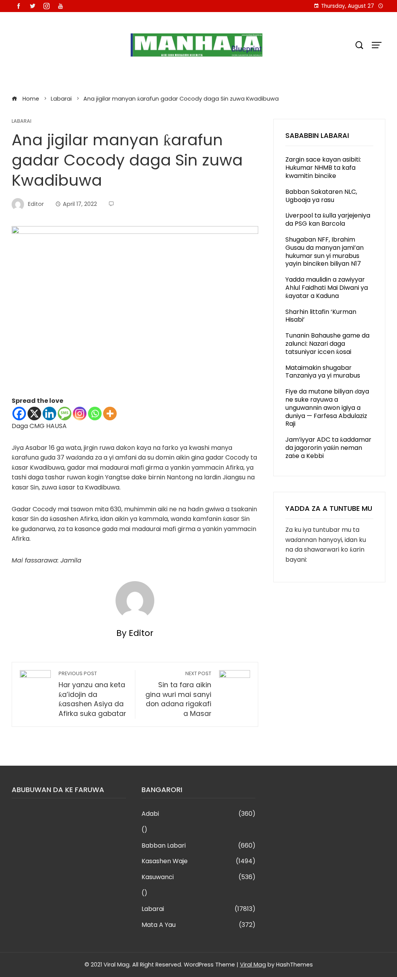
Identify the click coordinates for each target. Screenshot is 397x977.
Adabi (199, 814)
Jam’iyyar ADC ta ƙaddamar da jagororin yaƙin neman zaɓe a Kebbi (328, 447)
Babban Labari (199, 846)
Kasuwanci (199, 877)
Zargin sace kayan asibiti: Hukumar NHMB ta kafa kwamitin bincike (323, 167)
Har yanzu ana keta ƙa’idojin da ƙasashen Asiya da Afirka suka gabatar (92, 694)
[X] (34, 413)
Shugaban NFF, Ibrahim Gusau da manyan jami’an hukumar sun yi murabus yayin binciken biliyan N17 (324, 251)
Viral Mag (253, 964)
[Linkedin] (49, 413)
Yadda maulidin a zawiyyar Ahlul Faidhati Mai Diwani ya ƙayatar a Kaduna (326, 287)
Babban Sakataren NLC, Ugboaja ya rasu (321, 195)
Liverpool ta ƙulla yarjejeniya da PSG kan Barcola (327, 219)
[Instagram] (79, 413)
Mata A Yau (199, 925)
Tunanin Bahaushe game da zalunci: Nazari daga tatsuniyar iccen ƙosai (327, 343)
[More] (110, 413)
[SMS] (64, 413)
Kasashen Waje (199, 861)
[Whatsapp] (95, 413)
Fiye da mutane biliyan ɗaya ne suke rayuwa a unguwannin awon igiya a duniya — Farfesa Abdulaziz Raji (327, 407)
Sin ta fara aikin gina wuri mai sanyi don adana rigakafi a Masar (178, 694)
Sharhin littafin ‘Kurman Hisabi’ (320, 315)
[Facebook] (19, 413)
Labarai (21, 121)
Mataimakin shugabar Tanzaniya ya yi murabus (322, 371)
